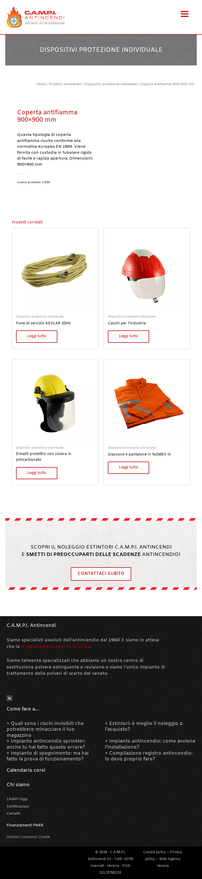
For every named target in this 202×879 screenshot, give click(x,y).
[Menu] (185, 14)
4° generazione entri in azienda (55, 647)
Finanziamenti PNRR (25, 825)
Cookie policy (154, 852)
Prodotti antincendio (65, 84)
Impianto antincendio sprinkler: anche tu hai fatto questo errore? (46, 744)
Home (41, 84)
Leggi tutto (36, 336)
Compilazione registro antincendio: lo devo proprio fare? (149, 756)
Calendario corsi (26, 770)
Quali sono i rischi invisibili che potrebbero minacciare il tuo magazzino (45, 729)
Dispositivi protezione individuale (101, 50)
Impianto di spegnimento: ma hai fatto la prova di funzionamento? (48, 756)
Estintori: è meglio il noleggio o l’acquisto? (144, 726)
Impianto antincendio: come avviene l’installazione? (150, 744)
